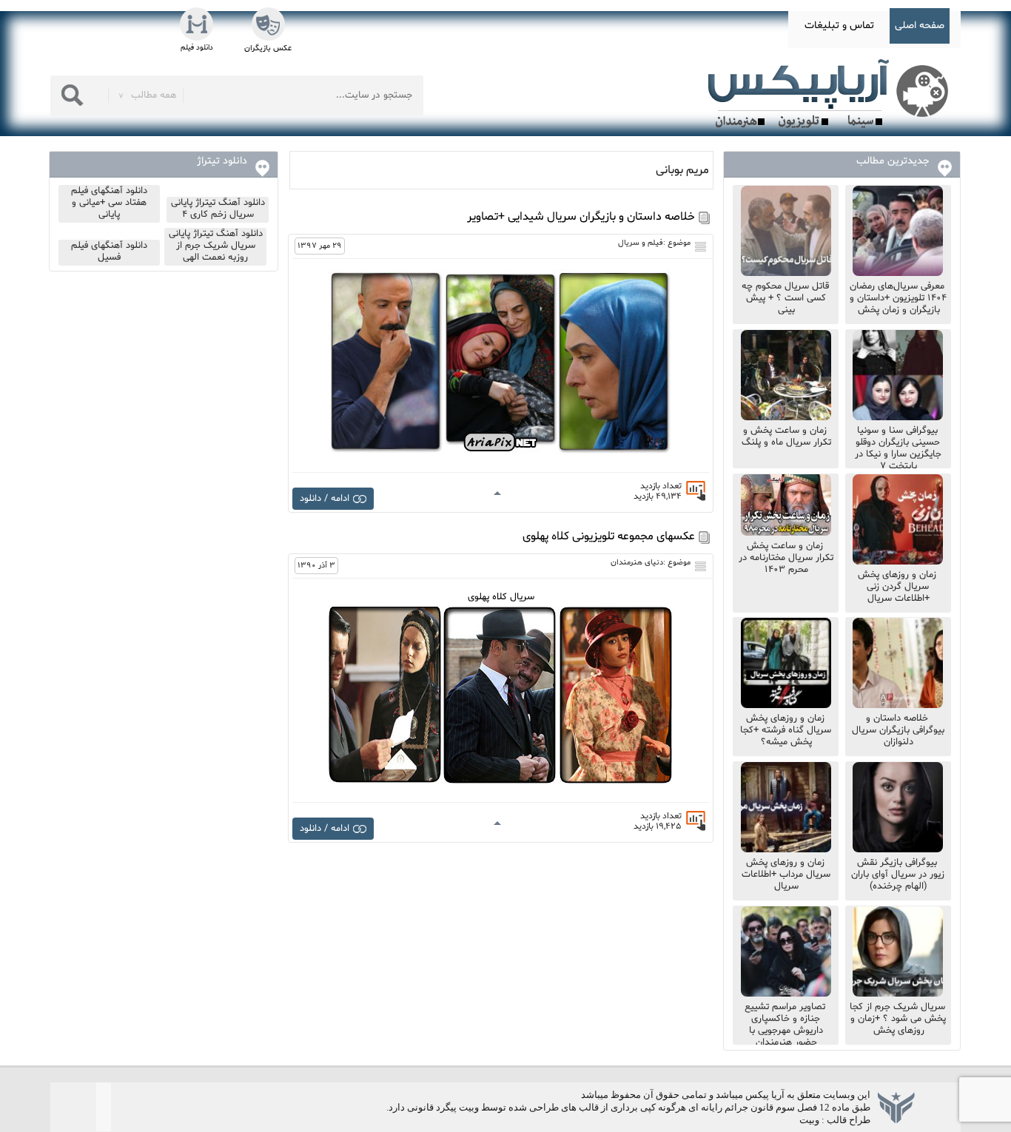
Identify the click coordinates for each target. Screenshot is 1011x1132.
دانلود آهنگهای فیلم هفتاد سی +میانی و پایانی (109, 202)
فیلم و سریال (640, 243)
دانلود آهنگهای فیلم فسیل (109, 251)
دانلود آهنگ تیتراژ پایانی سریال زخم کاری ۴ (218, 208)
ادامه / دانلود (324, 498)
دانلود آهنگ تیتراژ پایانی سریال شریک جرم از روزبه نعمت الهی (216, 245)
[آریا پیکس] (831, 94)
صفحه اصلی (919, 25)
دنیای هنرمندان (637, 562)
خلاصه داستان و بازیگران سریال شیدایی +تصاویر (581, 217)
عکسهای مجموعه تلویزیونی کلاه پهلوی (609, 536)
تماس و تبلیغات (839, 25)
